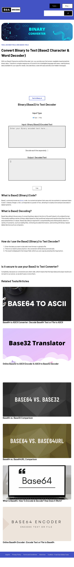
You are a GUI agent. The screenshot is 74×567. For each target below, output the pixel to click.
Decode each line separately (36, 150)
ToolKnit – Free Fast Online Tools (58, 554)
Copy (37, 188)
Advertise (42, 554)
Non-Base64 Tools (23, 45)
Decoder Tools (11, 45)
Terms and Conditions (30, 554)
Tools (3, 45)
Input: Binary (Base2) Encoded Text (37, 124)
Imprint (7, 554)
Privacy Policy (16, 554)
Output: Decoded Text (37, 157)
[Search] (68, 13)
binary (22, 200)
